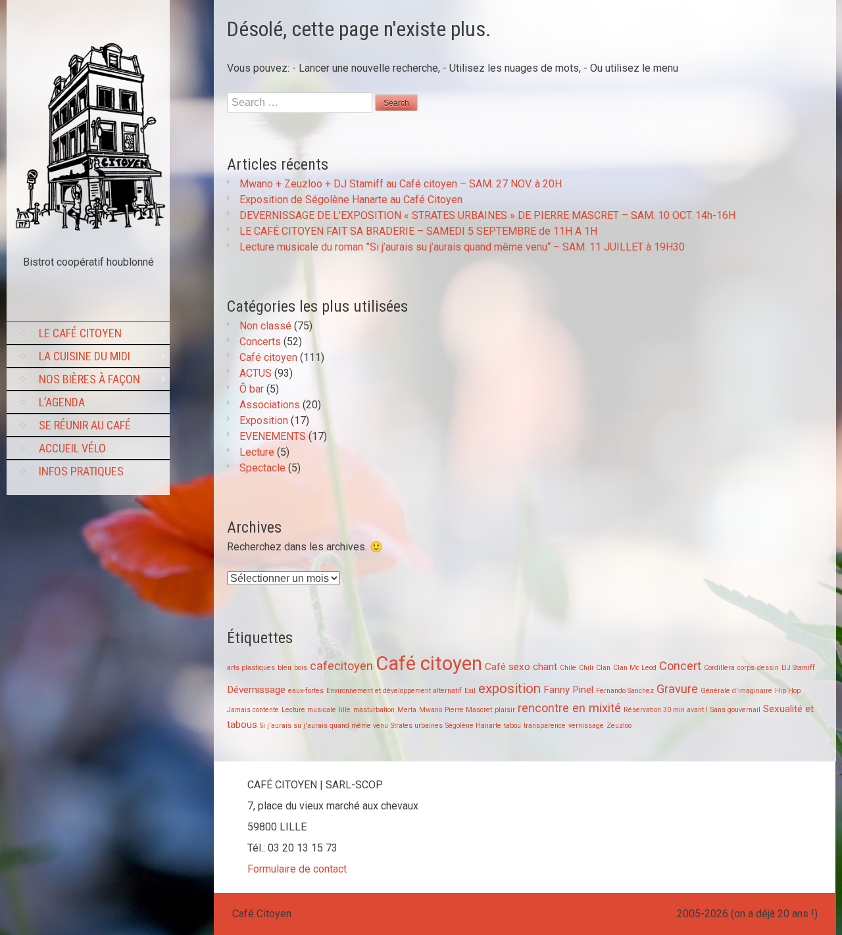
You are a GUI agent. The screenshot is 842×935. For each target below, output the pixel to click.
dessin (768, 667)
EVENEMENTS (272, 436)
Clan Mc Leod (634, 667)
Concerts (260, 341)
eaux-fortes (306, 690)
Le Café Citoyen (80, 333)
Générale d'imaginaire (736, 690)
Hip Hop (788, 690)
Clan (603, 667)
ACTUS (255, 373)
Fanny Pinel (568, 690)
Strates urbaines (417, 725)
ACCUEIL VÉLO (72, 448)
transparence (545, 725)
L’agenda (62, 402)
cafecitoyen (341, 666)
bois (300, 667)
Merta (406, 710)
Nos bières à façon (89, 379)
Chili (586, 667)
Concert (680, 666)
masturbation (374, 710)
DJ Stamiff (798, 667)
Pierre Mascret (468, 710)
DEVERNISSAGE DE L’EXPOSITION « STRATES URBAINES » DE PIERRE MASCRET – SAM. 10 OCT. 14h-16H (487, 215)
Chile (568, 667)
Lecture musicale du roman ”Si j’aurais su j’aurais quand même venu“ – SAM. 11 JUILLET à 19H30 (462, 247)
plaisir (505, 710)
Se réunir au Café (85, 425)
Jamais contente (253, 710)
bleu (284, 667)
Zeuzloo (619, 725)
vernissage (586, 725)
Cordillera (719, 667)
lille (345, 710)
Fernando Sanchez (625, 690)
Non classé (265, 326)
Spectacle (262, 468)
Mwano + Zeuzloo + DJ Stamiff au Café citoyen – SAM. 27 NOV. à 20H (400, 184)
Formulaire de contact (297, 869)
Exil (470, 690)
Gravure (677, 689)
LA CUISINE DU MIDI (84, 356)
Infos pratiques (81, 471)
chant (545, 667)
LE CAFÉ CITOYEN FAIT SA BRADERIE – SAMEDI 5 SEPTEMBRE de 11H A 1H (418, 231)
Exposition (263, 420)
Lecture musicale (309, 710)
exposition (509, 688)
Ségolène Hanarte (473, 725)
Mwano (430, 710)
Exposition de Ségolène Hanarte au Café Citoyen (350, 199)
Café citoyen (268, 357)
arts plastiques (251, 667)
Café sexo (507, 667)
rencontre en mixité (569, 708)
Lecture (256, 452)
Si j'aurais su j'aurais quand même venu (324, 725)
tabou (512, 725)
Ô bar (251, 389)
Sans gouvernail (735, 710)
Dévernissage (256, 690)
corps (746, 667)
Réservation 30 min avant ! (666, 710)
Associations (269, 404)
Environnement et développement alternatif (394, 690)
